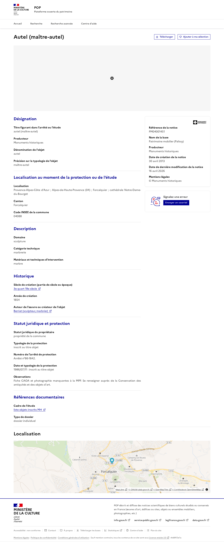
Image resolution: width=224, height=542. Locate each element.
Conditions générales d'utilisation (73, 537)
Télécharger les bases (90, 530)
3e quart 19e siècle (25, 289)
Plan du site (156, 530)
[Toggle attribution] (207, 489)
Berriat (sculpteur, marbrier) (31, 311)
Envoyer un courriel (176, 202)
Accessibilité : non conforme (27, 530)
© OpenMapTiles (160, 489)
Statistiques (113, 530)
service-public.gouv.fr (146, 520)
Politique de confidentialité (43, 537)
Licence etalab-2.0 (157, 537)
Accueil (18, 23)
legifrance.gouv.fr (175, 520)
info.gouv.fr (120, 520)
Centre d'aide (89, 23)
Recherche (36, 23)
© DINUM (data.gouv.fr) (139, 489)
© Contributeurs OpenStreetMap (186, 489)
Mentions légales (21, 537)
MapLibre (120, 489)
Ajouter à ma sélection (195, 37)
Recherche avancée (62, 23)
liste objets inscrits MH (28, 410)
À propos (68, 530)
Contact (52, 530)
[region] (112, 467)
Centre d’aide (136, 530)
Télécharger (166, 37)
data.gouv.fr (199, 520)
